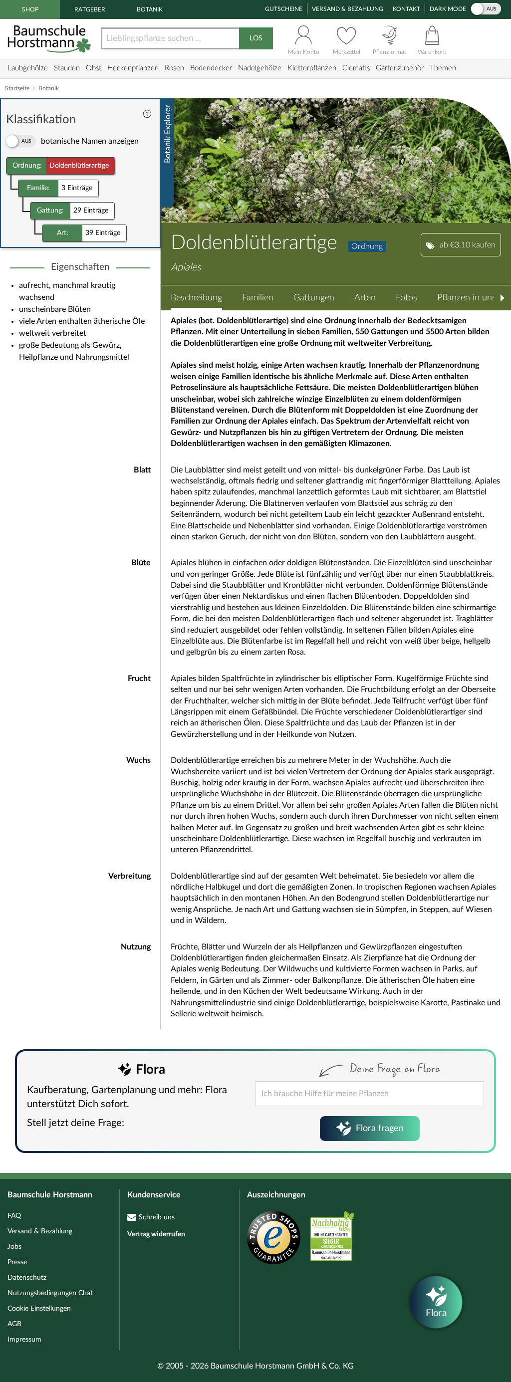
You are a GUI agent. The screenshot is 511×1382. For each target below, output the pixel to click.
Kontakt (406, 9)
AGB (14, 1324)
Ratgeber (89, 9)
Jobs (14, 1246)
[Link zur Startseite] (50, 38)
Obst (93, 68)
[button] (196, 297)
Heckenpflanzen (133, 68)
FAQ (14, 1215)
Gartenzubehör (400, 68)
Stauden (67, 68)
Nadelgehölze (259, 68)
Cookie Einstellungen (39, 1308)
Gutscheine (283, 9)
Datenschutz (26, 1277)
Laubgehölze (27, 68)
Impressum (24, 1339)
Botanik (150, 9)
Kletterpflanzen (311, 68)
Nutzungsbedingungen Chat (50, 1293)
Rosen (174, 68)
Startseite (17, 88)
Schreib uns (157, 1217)
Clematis (356, 68)
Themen (443, 68)
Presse (17, 1262)
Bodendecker (211, 68)
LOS (256, 38)
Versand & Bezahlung (347, 9)
